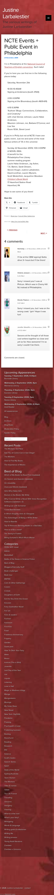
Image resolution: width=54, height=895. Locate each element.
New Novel (8, 710)
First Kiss (8, 627)
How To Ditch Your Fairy (14, 650)
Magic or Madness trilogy (14, 690)
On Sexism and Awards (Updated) (18, 479)
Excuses (7, 603)
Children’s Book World (17, 179)
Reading (7, 742)
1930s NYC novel (11, 547)
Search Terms (10, 762)
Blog (6, 417)
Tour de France (10, 794)
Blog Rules (8, 425)
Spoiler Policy (9, 433)
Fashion (7, 619)
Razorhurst (8, 738)
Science (7, 754)
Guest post (8, 647)
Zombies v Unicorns (12, 849)
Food (6, 631)
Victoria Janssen (23, 273)
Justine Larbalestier (16, 13)
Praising (7, 722)
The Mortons (9, 457)
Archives (8, 421)
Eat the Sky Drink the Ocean (16, 599)
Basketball (8, 555)
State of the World (11, 770)
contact (28, 888)
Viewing (7, 810)
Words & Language (12, 825)
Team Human (9, 778)
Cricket (7, 591)
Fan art (7, 611)
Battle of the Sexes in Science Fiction (19, 559)
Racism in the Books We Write (16, 495)
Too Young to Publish (12, 534)
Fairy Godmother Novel (13, 607)
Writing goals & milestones (15, 829)
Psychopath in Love (12, 726)
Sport (6, 766)
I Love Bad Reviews (12, 510)
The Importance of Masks (14, 465)
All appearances (11, 411)
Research (8, 746)
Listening (8, 682)
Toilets (6, 790)
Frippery (7, 639)
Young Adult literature (13, 841)
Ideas (6, 654)
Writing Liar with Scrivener (15, 506)
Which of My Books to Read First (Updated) (22, 475)
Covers (7, 587)
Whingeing (8, 822)
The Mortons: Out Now (13, 449)
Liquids (7, 678)
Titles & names (10, 786)
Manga (7, 694)
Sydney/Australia (11, 774)
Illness (6, 658)
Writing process (10, 837)
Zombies (8, 845)
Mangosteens (10, 698)
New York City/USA (12, 714)
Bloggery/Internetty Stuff (14, 567)
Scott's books (9, 758)
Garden (7, 643)
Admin (7, 551)
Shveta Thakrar (23, 300)
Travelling (8, 798)
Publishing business (12, 730)
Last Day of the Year (12, 670)
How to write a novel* (13, 530)
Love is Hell (9, 686)
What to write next (11, 814)
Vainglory (8, 806)
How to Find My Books (13, 461)
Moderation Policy (11, 429)
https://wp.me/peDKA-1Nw (20, 221)
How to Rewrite (10, 522)
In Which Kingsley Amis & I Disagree (19, 514)
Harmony (20, 249)
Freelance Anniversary (13, 635)
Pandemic (8, 718)
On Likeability (9, 483)
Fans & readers (10, 615)
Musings (7, 702)
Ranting (7, 734)
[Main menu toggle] (48, 18)
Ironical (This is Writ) (12, 662)
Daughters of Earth (12, 595)
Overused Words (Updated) (15, 487)
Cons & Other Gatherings (26, 216)
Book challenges (11, 571)
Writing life (8, 833)
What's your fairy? (11, 817)
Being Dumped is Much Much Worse (19, 538)
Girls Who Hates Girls (13, 491)
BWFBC (7, 579)
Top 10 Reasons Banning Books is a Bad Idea (23, 526)
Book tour (14, 216)
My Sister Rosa (10, 706)
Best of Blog (9, 563)
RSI (5, 750)
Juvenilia (8, 666)
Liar (5, 674)
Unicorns (8, 802)
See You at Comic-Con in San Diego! (19, 453)
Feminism (8, 623)
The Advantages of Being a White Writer (21, 518)
